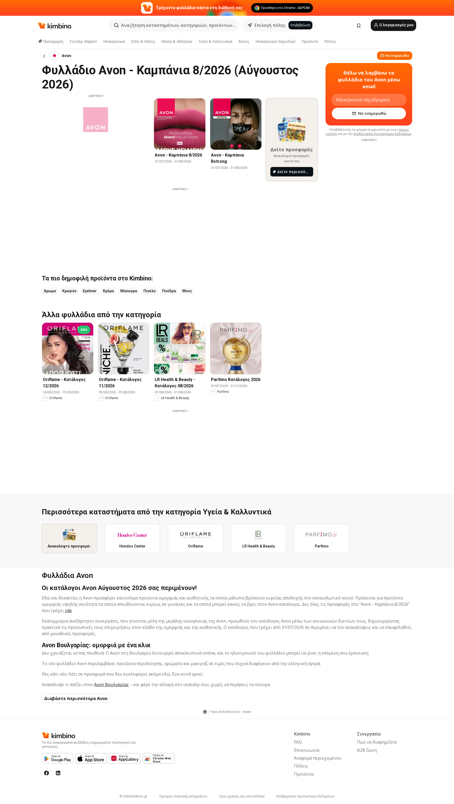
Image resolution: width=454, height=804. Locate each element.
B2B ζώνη (367, 750)
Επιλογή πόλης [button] (270, 25)
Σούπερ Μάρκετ (83, 41)
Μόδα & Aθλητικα (176, 41)
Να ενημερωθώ (397, 55)
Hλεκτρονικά (114, 41)
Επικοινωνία (306, 750)
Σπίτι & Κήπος (143, 41)
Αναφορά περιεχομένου (318, 758)
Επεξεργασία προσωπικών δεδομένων (305, 796)
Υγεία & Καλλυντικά (215, 41)
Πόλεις (330, 41)
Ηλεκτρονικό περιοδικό (275, 41)
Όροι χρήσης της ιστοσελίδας (242, 796)
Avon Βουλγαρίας (111, 684)
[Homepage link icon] (205, 712)
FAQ (298, 742)
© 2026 (133, 796)
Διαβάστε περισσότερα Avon (75, 698)
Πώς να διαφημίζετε (377, 742)
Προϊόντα (310, 41)
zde (68, 610)
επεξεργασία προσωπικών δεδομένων (382, 134)
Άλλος (244, 41)
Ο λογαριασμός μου (396, 25)
